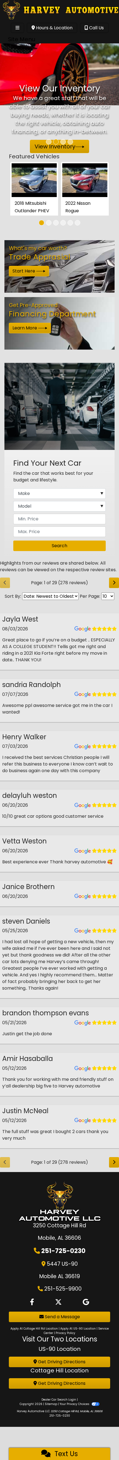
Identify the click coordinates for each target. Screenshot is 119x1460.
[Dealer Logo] (59, 10)
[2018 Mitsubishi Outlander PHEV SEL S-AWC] (34, 180)
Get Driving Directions (61, 1362)
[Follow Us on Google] (86, 1302)
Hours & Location (54, 28)
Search (59, 545)
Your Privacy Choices (75, 1404)
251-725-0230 (63, 1250)
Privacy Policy (65, 1333)
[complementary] (102, 1443)
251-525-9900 (63, 1289)
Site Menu (21, 39)
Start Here (24, 271)
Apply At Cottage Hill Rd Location (34, 1329)
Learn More (25, 328)
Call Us (96, 28)
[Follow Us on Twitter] (58, 1302)
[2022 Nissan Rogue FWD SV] (85, 180)
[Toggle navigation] (17, 28)
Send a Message (62, 1317)
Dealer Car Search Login (59, 1400)
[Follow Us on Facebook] (32, 1302)
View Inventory (55, 146)
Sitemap (51, 1404)
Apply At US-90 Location (78, 1329)
